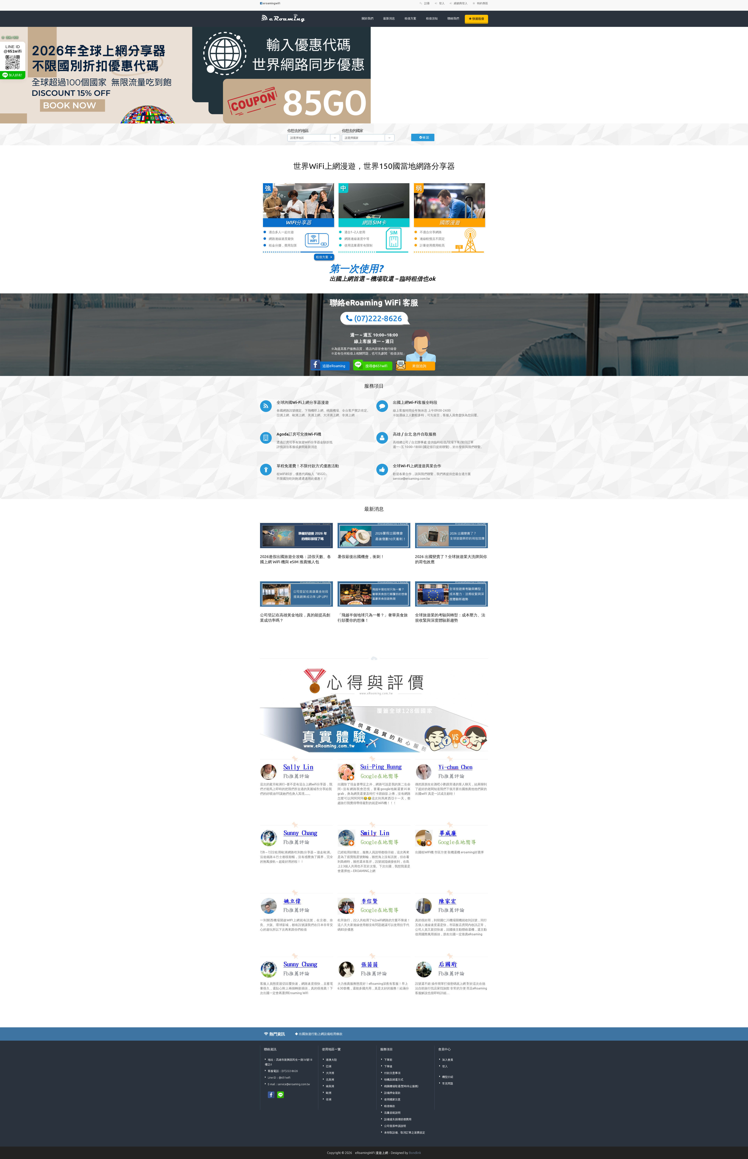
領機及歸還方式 (393, 1079)
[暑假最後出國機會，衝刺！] (374, 535)
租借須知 (432, 18)
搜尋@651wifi (376, 366)
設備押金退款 (392, 1092)
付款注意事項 (392, 1073)
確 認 (427, 137)
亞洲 (328, 1066)
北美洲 (330, 1079)
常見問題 (447, 1083)
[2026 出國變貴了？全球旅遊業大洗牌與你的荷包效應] (451, 535)
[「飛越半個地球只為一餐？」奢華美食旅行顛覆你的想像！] (374, 594)
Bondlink (415, 1153)
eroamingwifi (271, 3)
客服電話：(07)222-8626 (283, 1071)
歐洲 (328, 1092)
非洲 (328, 1099)
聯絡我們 (453, 18)
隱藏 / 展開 (12, 37)
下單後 (388, 1066)
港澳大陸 (331, 1059)
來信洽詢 (419, 366)
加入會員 (447, 1059)
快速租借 (478, 18)
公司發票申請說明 (395, 1125)
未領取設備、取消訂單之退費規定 (404, 1132)
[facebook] (271, 1094)
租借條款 (389, 1106)
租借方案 (410, 18)
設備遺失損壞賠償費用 (397, 1119)
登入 (445, 1066)
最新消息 (389, 18)
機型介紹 (447, 1076)
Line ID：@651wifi (279, 1077)
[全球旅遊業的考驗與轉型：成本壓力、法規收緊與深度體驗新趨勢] (451, 594)
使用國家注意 (392, 1099)
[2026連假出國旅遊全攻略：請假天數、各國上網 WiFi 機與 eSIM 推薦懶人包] (296, 535)
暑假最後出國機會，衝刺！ (361, 556)
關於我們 (367, 18)
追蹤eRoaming (333, 366)
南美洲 (330, 1086)
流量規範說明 (392, 1112)
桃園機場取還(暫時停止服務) (401, 1086)
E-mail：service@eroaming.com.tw (289, 1084)
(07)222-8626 (378, 318)
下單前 (388, 1059)
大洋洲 (330, 1073)
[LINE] (280, 1094)
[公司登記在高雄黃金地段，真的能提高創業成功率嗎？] (296, 594)
